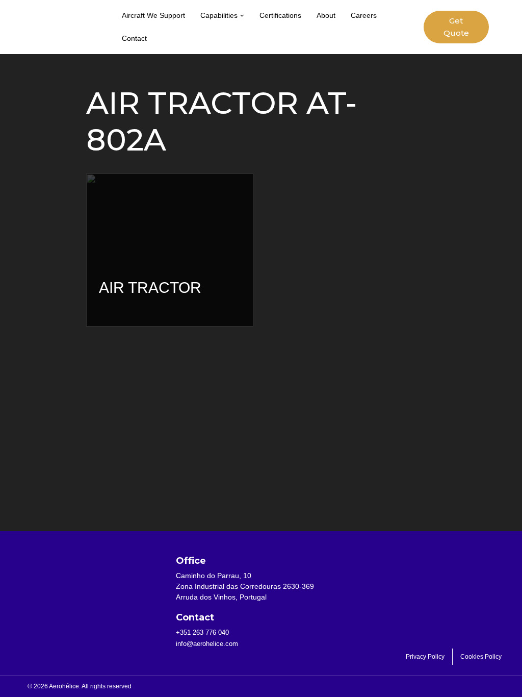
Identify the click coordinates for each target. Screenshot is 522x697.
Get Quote (456, 27)
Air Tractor (150, 287)
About (326, 15)
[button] (242, 16)
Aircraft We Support (153, 15)
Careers (364, 15)
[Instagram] (492, 551)
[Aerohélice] (69, 37)
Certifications (280, 15)
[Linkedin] (467, 551)
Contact (134, 38)
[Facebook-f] (442, 551)
